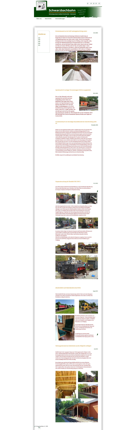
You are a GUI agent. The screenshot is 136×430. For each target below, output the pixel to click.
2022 (39, 43)
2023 (39, 41)
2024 (39, 39)
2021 (39, 45)
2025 (39, 38)
